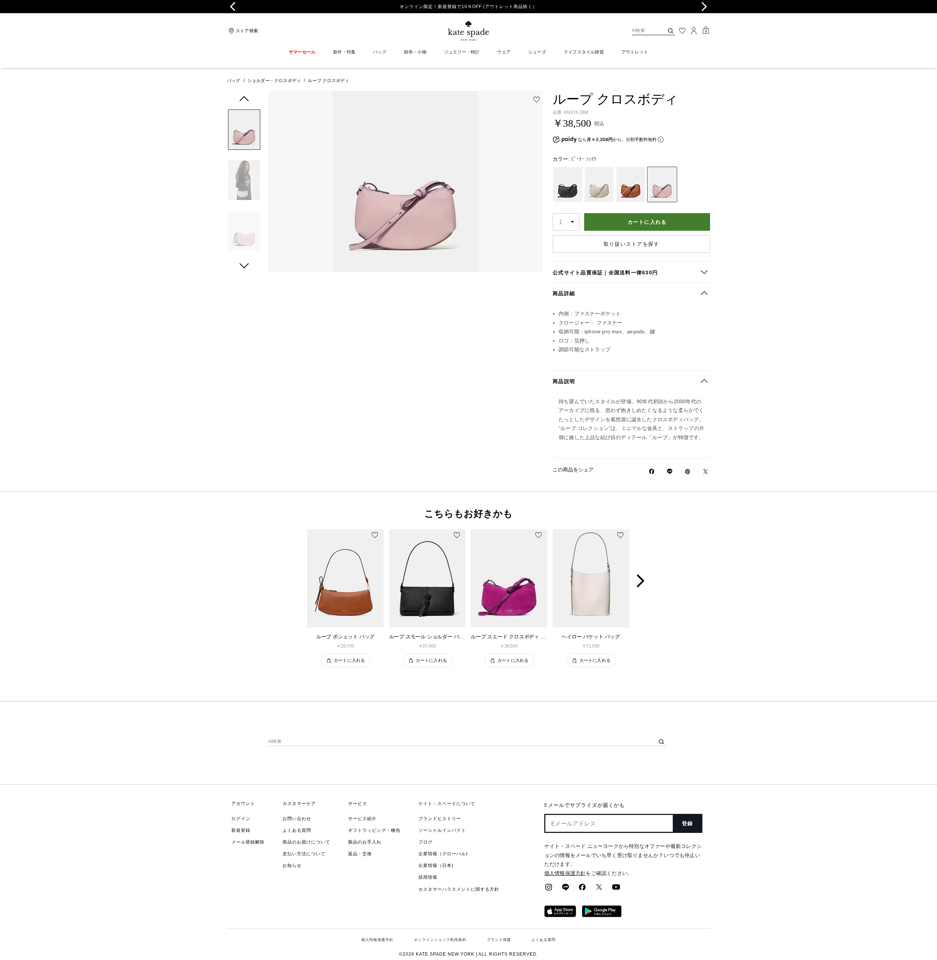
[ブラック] (568, 184)
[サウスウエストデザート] (631, 184)
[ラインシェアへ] (565, 889)
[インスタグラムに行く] (548, 889)
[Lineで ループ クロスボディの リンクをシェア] (669, 471)
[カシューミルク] (599, 184)
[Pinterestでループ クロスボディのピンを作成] (687, 471)
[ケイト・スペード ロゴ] (468, 31)
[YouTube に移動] (616, 889)
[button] (244, 130)
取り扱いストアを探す (632, 244)
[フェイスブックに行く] (582, 889)
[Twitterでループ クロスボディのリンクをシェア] (705, 471)
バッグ (233, 80)
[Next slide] (704, 6)
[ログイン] (694, 30)
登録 (687, 823)
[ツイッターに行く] (599, 889)
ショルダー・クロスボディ (274, 80)
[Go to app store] (560, 915)
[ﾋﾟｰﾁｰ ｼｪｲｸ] (662, 184)
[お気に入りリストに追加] (537, 100)
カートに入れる (647, 222)
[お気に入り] (682, 30)
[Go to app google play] (601, 915)
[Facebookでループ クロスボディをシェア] (651, 471)
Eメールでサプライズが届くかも (584, 805)
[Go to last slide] (233, 6)
